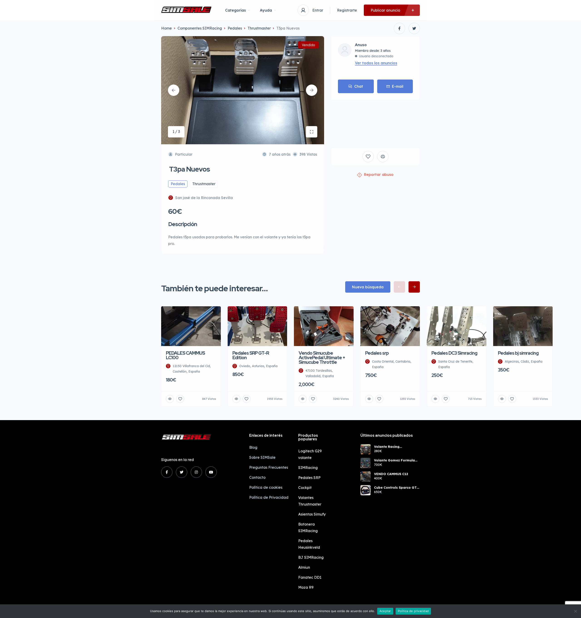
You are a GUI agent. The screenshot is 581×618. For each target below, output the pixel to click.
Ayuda (266, 10)
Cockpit (305, 487)
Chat (358, 86)
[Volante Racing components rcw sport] (365, 449)
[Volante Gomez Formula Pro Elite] (365, 463)
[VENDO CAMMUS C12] (365, 476)
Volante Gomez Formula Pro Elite (394, 460)
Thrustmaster (259, 28)
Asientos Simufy (312, 514)
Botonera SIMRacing (308, 527)
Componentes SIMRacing (199, 28)
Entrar (317, 10)
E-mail (397, 86)
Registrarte (347, 10)
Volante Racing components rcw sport (393, 446)
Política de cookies (265, 487)
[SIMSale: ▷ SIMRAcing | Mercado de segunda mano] (186, 10)
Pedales (235, 28)
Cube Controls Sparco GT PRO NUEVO (395, 487)
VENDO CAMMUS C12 (391, 474)
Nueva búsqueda (368, 287)
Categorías (235, 10)
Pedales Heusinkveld (309, 544)
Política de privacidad (413, 611)
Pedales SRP (309, 477)
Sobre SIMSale (262, 457)
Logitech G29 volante (310, 454)
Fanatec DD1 (309, 577)
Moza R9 (305, 587)
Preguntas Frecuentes (268, 467)
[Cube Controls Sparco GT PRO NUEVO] (365, 490)
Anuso (361, 45)
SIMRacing (308, 467)
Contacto (257, 477)
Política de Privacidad (268, 497)
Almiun (304, 567)
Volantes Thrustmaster (309, 500)
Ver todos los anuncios (376, 63)
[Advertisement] (375, 120)
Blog (253, 447)
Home (166, 28)
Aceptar (385, 611)
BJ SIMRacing (311, 557)
